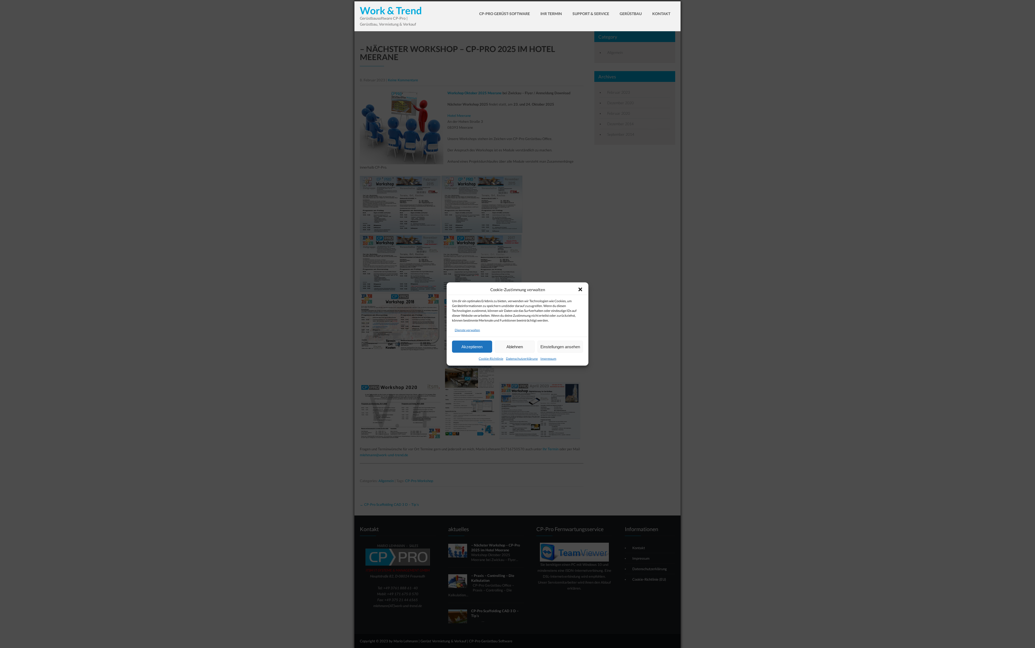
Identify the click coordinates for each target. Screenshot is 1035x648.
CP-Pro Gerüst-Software (504, 13)
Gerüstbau (631, 13)
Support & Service (590, 13)
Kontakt (661, 13)
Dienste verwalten (467, 330)
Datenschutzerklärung (522, 359)
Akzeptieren (471, 346)
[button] (580, 289)
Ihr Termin (551, 13)
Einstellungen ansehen (560, 346)
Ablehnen (514, 346)
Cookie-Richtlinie (491, 359)
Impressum (548, 359)
